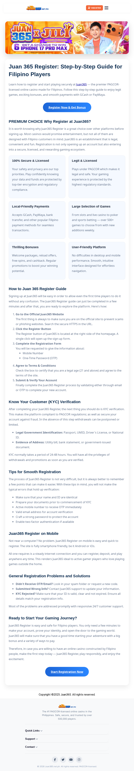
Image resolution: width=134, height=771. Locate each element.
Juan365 (81, 84)
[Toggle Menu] (106, 8)
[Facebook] (55, 760)
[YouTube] (71, 760)
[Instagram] (79, 760)
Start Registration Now (67, 672)
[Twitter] (63, 760)
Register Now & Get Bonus (67, 107)
